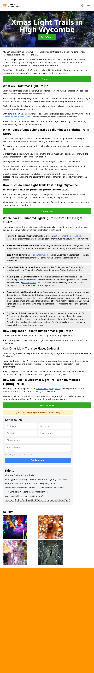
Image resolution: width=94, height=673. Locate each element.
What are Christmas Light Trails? (20, 475)
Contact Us (47, 79)
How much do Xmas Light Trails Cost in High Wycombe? (30, 483)
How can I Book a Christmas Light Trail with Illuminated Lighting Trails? (37, 500)
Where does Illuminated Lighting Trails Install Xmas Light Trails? (34, 487)
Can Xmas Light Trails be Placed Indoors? (24, 496)
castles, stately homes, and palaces (69, 236)
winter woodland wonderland (16, 116)
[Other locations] (82, 5)
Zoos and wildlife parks (38, 255)
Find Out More (47, 405)
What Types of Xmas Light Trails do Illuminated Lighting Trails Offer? (36, 479)
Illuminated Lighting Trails (48, 388)
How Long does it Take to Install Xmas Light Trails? (28, 491)
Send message (38, 460)
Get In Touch (47, 37)
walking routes (29, 282)
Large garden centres (33, 298)
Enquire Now (47, 211)
